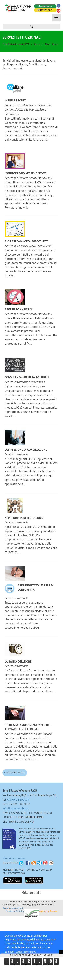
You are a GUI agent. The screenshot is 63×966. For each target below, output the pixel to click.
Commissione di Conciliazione (26, 450)
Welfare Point (15, 101)
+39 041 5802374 (18, 799)
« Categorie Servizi (14, 772)
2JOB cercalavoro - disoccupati (27, 242)
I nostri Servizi (51, 44)
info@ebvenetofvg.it (15, 808)
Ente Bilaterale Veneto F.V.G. (16, 44)
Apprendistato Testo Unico (24, 518)
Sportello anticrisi (19, 309)
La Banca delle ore (18, 662)
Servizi (37, 44)
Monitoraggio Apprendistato (25, 173)
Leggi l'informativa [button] (25, 951)
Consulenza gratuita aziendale (27, 377)
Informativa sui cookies (13, 857)
